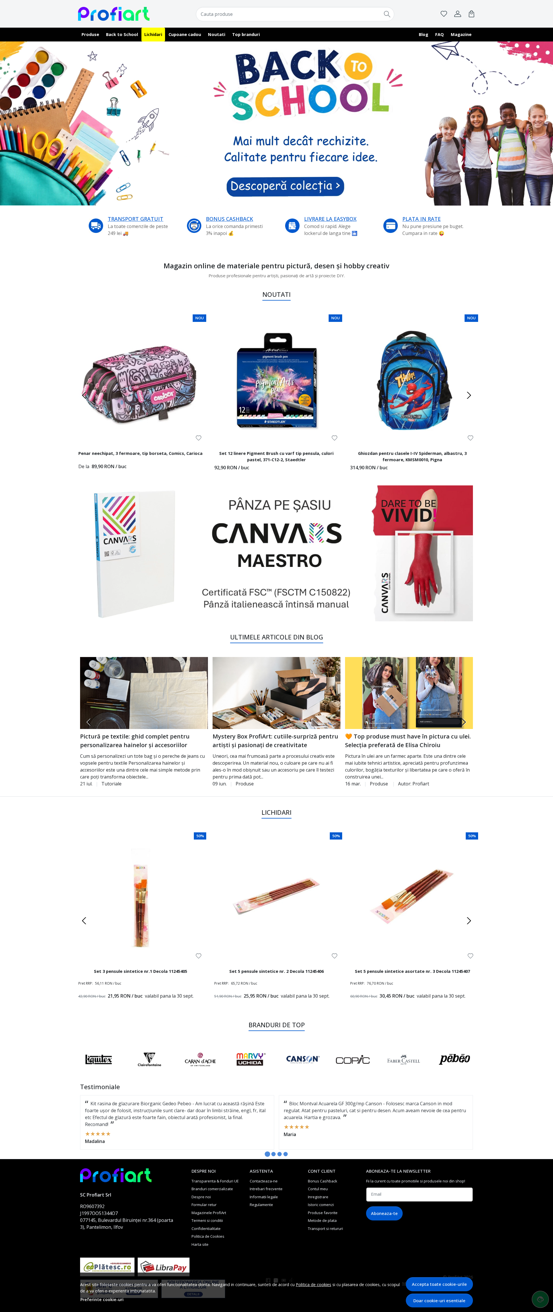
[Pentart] (454, 1070)
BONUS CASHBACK (229, 218)
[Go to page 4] (285, 1154)
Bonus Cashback (322, 1181)
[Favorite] (443, 13)
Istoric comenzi (321, 1204)
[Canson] (149, 1070)
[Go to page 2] (273, 1154)
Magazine (461, 34)
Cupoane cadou (184, 34)
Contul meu (318, 1188)
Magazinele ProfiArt (209, 1212)
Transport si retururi (325, 1228)
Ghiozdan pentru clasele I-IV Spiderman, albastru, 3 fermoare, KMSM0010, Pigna (412, 456)
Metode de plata (322, 1220)
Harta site (200, 1244)
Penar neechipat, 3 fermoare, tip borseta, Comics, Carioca (140, 453)
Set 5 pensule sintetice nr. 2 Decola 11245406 (276, 971)
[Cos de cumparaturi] (471, 13)
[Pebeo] (302, 1070)
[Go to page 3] (279, 1154)
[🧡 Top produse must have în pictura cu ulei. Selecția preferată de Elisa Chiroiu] (409, 693)
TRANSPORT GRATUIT (135, 218)
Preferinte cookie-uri (102, 1299)
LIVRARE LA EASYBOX (330, 218)
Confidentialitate (206, 1228)
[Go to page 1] (267, 1154)
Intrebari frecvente (266, 1188)
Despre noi (201, 1196)
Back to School (122, 34)
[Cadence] (403, 1070)
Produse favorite (323, 1212)
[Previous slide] (84, 395)
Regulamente (261, 1204)
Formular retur (204, 1204)
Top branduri (246, 34)
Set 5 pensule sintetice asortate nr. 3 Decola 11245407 (412, 971)
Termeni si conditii (207, 1220)
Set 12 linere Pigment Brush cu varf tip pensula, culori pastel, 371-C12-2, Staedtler (276, 456)
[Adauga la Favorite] (199, 438)
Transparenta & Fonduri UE (215, 1181)
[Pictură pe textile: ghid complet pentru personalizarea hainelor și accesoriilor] (144, 693)
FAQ (439, 34)
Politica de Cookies (208, 1236)
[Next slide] (469, 395)
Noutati (216, 34)
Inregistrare (318, 1196)
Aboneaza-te (384, 1213)
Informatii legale (264, 1196)
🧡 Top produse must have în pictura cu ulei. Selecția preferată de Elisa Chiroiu (408, 740)
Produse (90, 34)
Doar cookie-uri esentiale (439, 1300)
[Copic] (200, 1070)
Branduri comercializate (212, 1188)
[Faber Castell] (251, 1070)
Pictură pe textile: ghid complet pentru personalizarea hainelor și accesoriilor (135, 740)
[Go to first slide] (463, 1059)
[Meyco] (353, 1070)
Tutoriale (111, 784)
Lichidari (153, 34)
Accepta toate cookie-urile (439, 1284)
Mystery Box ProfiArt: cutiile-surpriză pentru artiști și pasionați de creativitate (275, 740)
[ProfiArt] (113, 13)
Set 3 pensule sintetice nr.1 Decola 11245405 (140, 971)
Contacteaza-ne (264, 1181)
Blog (423, 34)
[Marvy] (98, 1070)
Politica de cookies (313, 1284)
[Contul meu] (457, 13)
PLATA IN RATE (421, 218)
